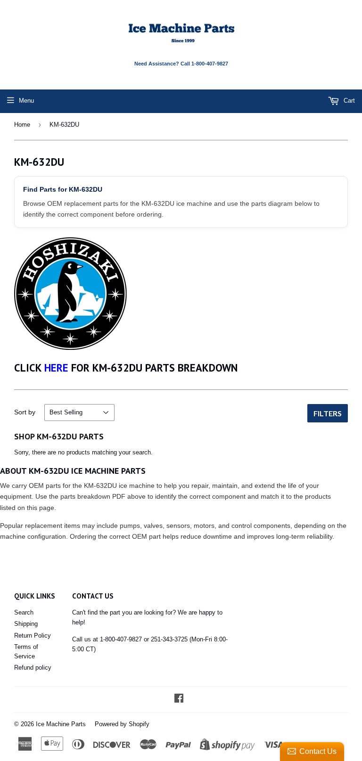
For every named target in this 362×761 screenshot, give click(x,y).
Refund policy (32, 667)
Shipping (26, 623)
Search (23, 612)
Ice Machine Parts (61, 724)
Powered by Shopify (122, 724)
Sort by (24, 412)
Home (22, 124)
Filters (327, 413)
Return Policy (32, 635)
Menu (26, 100)
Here (56, 367)
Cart (348, 100)
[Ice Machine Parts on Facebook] (179, 699)
